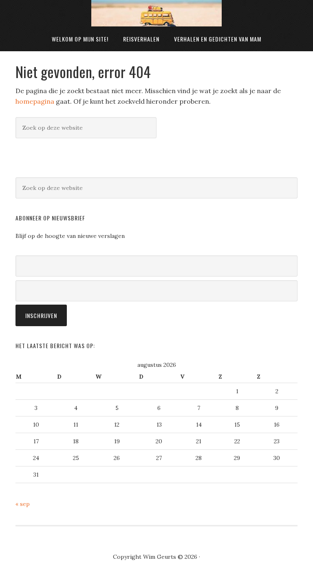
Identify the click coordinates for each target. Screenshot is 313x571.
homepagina (34, 101)
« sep (22, 504)
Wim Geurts (156, 13)
